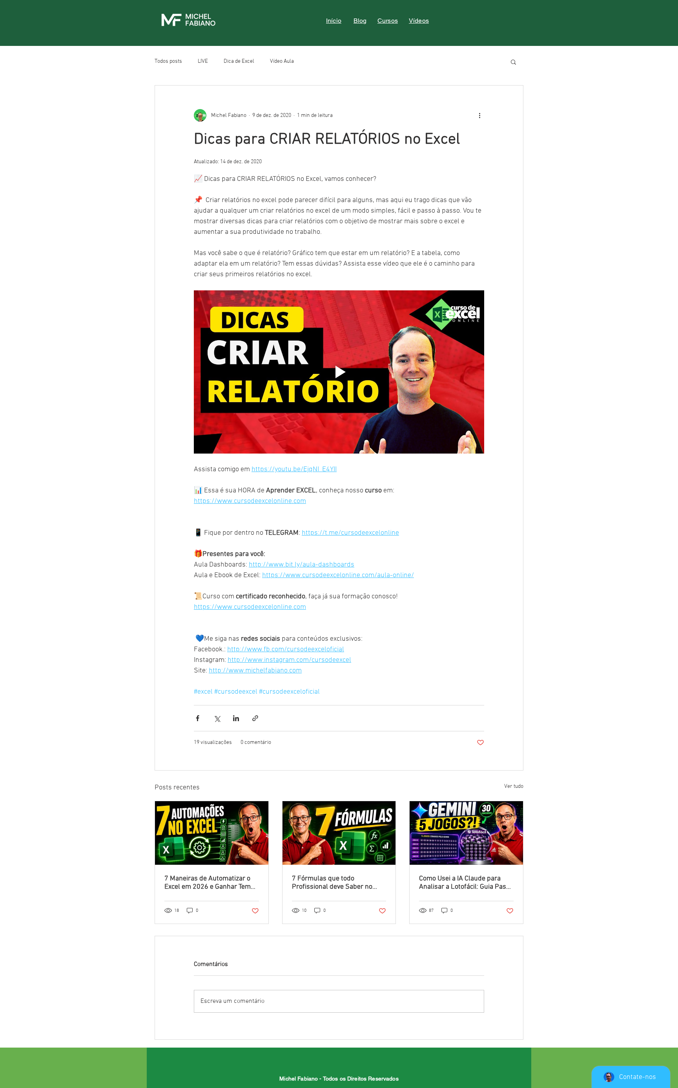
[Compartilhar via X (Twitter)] (217, 718)
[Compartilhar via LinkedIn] (236, 718)
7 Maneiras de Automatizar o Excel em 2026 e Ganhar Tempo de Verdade (211, 883)
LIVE (203, 61)
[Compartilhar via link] (255, 718)
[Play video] (339, 372)
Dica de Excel (239, 61)
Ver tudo (513, 786)
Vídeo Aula (282, 61)
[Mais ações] (479, 115)
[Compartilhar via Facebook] (197, 718)
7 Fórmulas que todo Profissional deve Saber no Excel (332, 883)
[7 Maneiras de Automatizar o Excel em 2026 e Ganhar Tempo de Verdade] (211, 833)
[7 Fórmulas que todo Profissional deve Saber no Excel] (339, 833)
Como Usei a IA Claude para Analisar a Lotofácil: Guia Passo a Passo (466, 883)
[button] (513, 61)
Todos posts (168, 61)
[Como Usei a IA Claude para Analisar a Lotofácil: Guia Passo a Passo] (466, 833)
